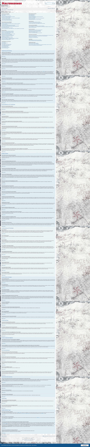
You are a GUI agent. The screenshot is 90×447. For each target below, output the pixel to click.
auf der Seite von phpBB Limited (25, 413)
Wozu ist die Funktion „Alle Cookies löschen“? (7, 20)
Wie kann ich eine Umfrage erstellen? (6, 33)
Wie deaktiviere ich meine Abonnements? (33, 37)
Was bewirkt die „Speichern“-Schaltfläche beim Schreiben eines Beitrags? (10, 38)
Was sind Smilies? (4, 43)
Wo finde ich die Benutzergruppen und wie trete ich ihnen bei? (36, 16)
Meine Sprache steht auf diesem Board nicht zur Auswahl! (8, 25)
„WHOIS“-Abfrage (5, 423)
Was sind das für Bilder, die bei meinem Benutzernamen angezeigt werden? (10, 26)
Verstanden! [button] (85, 445)
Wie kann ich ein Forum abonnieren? (33, 36)
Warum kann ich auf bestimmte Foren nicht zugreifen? (8, 35)
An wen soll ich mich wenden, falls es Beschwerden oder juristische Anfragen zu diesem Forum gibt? (40, 44)
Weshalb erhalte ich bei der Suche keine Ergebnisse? (35, 30)
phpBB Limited (19, 412)
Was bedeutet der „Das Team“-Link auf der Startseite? (35, 19)
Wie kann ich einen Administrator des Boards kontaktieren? (35, 45)
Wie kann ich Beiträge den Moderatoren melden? (7, 37)
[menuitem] (7, 8)
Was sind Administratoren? (32, 14)
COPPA (44, 71)
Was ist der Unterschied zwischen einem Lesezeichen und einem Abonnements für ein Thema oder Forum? (41, 35)
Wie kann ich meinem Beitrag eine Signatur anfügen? (8, 32)
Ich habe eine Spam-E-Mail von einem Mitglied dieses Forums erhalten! (37, 23)
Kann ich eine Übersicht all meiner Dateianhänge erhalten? (35, 40)
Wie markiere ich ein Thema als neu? (6, 39)
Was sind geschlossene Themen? (6, 47)
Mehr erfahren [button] (34, 445)
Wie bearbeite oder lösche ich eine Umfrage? (7, 34)
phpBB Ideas (38, 417)
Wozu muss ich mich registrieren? (6, 14)
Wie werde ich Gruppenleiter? (32, 17)
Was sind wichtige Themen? (5, 46)
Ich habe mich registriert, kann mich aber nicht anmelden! (8, 16)
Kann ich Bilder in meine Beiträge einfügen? (7, 44)
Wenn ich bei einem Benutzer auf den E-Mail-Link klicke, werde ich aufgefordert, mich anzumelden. (13, 28)
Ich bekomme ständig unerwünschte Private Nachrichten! (35, 22)
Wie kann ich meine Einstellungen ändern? (6, 22)
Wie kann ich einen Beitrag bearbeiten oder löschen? (8, 31)
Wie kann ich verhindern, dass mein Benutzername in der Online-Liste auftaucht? (11, 23)
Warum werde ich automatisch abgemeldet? (7, 19)
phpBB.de (42, 413)
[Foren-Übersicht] (12, 3)
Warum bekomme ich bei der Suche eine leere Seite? (35, 31)
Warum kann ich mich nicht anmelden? (6, 17)
